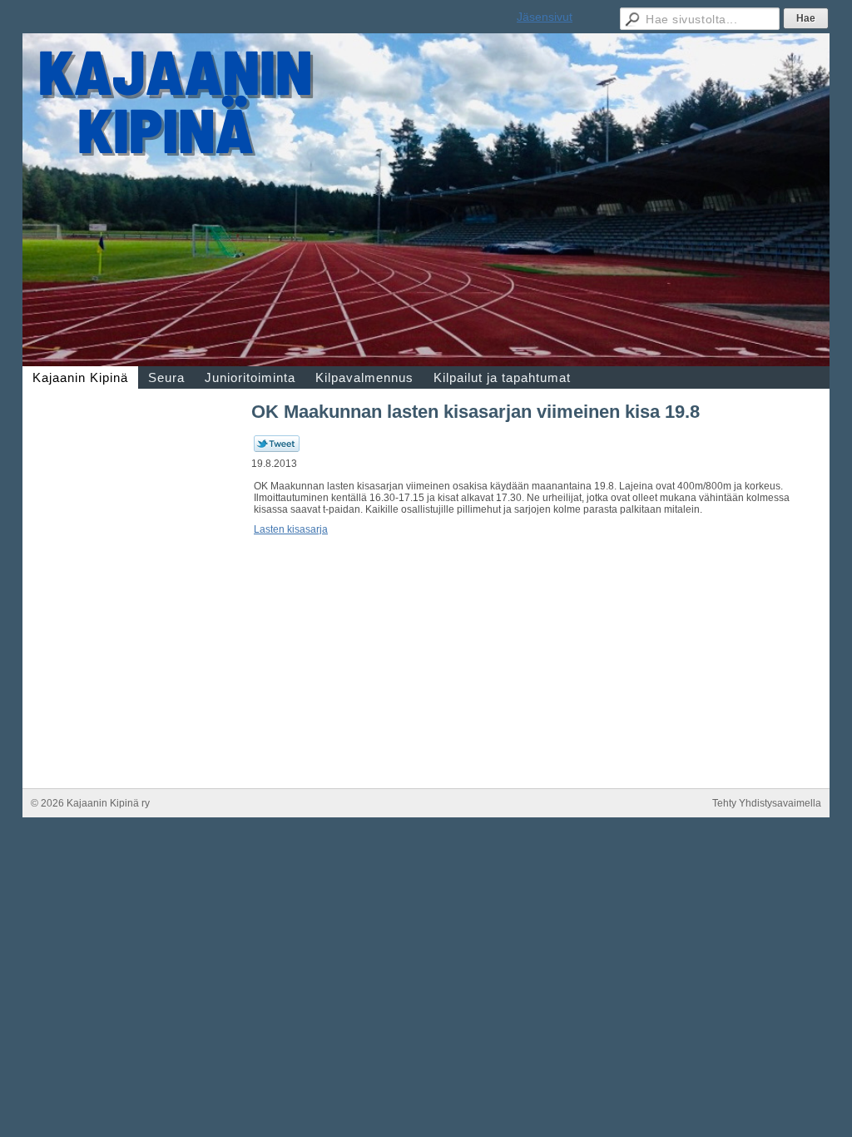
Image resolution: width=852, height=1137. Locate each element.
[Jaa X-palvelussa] (277, 448)
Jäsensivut (544, 16)
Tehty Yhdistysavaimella (766, 803)
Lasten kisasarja (291, 529)
